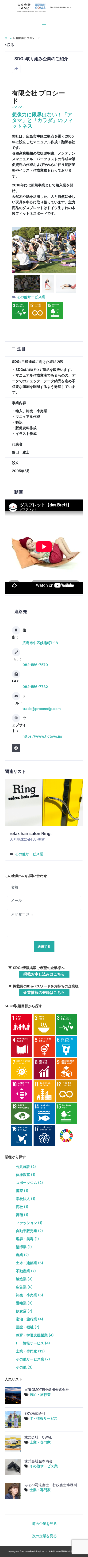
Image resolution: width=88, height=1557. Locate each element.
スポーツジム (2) (29, 1182)
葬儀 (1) (22, 1215)
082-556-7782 (35, 686)
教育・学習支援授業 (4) (35, 1335)
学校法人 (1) (25, 1198)
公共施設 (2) (26, 1166)
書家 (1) (22, 1190)
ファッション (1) (29, 1223)
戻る (10, 44)
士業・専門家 (40, 1442)
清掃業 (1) (24, 1247)
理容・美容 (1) (27, 1239)
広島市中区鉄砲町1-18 (40, 643)
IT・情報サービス (43, 1418)
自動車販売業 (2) (29, 1231)
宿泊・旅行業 (40, 1394)
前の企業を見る (44, 1524)
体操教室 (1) (25, 1174)
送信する (44, 946)
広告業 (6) (24, 1287)
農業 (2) (22, 1255)
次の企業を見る (44, 1536)
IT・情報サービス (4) (33, 1343)
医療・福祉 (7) (27, 1327)
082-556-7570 (35, 665)
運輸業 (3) (24, 1303)
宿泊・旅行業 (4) (29, 1319)
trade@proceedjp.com (42, 708)
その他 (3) (24, 1367)
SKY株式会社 (35, 1413)
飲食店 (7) (24, 1311)
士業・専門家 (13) (30, 1351)
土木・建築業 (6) (29, 1263)
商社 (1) (22, 1206)
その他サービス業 (31, 297)
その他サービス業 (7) (33, 1359)
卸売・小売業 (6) (29, 1295)
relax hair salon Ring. (31, 833)
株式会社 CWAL (38, 1437)
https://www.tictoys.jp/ (42, 736)
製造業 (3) (24, 1279)
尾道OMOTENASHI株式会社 (46, 1389)
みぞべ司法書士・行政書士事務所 (50, 1485)
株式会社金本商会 (38, 1461)
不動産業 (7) (26, 1271)
